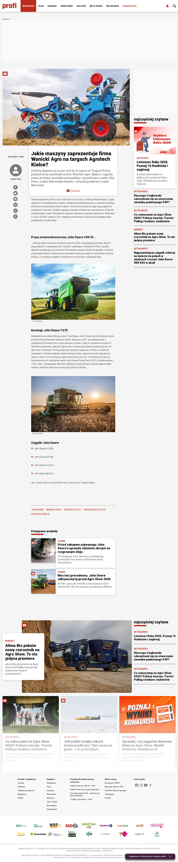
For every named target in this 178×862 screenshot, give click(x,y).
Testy (41, 6)
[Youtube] (146, 785)
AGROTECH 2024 (72, 509)
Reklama (21, 787)
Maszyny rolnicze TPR (114, 787)
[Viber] (15, 216)
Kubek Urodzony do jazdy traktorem (84, 789)
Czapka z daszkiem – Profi (81, 799)
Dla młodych (112, 6)
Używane (52, 6)
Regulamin (22, 794)
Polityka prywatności (26, 790)
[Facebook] (15, 187)
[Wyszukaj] (174, 6)
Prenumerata (129, 6)
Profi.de (108, 798)
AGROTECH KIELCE (40, 514)
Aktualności (28, 6)
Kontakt (21, 783)
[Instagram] (141, 785)
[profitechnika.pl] (9, 6)
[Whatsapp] (15, 210)
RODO (20, 798)
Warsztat (81, 6)
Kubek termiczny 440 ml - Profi (82, 786)
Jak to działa (96, 6)
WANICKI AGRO (53, 509)
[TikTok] (150, 785)
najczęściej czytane (151, 119)
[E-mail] (15, 205)
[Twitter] (15, 193)
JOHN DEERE (37, 509)
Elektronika (66, 6)
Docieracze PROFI (112, 783)
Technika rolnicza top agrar (115, 790)
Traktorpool (109, 794)
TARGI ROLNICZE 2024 (95, 509)
